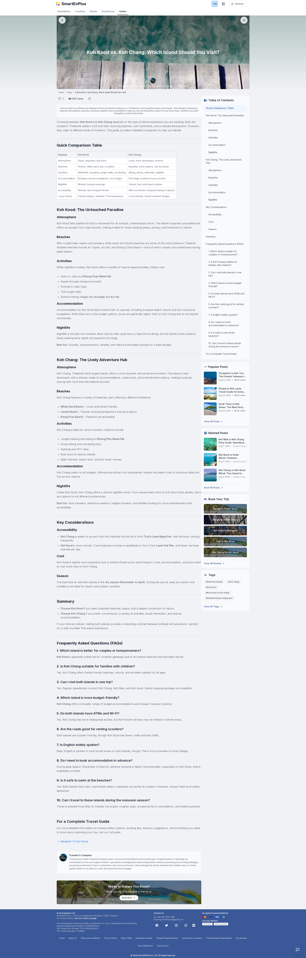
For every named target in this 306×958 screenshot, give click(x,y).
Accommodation (217, 145)
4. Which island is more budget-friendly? (225, 285)
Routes (93, 11)
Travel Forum (163, 946)
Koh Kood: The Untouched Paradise (225, 115)
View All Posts (212, 421)
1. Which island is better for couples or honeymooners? (223, 253)
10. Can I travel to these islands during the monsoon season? (224, 345)
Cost (210, 221)
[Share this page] (244, 20)
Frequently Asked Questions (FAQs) (225, 244)
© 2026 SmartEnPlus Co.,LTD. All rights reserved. (153, 955)
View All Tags (211, 606)
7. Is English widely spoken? (223, 314)
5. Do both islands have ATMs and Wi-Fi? (226, 295)
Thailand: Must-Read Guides (219, 938)
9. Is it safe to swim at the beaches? (221, 334)
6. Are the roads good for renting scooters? (226, 306)
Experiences (108, 11)
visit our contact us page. (85, 918)
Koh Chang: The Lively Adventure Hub (223, 161)
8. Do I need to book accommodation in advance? (223, 324)
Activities (213, 137)
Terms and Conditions (90, 938)
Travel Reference (145, 946)
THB (215, 4)
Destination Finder (144, 938)
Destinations (64, 11)
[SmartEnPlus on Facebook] (157, 925)
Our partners (241, 938)
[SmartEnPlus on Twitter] (166, 925)
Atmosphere (214, 122)
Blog (69, 92)
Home (61, 92)
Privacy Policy (110, 938)
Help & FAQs (126, 938)
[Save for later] (90, 99)
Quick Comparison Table (220, 108)
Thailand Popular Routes (167, 938)
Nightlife (212, 152)
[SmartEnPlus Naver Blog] (193, 925)
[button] (238, 4)
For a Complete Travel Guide (221, 353)
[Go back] (62, 20)
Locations (80, 11)
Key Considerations (216, 207)
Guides (123, 11)
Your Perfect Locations (192, 938)
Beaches (213, 130)
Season (212, 229)
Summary (211, 236)
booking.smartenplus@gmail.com (168, 919)
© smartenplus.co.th (66, 913)
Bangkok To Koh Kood (74, 841)
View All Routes (212, 563)
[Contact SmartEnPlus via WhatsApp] (186, 925)
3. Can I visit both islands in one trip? (224, 274)
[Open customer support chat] (297, 949)
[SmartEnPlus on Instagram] (176, 925)
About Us (73, 938)
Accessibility (215, 214)
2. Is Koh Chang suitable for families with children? (222, 263)
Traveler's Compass (80, 855)
